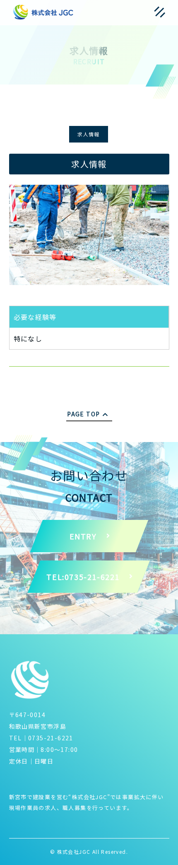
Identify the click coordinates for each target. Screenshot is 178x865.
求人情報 (88, 134)
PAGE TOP (83, 414)
